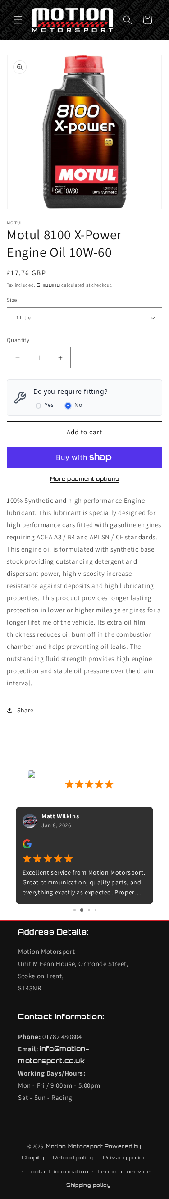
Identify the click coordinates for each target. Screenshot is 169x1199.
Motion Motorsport (74, 1146)
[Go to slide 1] (74, 910)
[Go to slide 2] (81, 910)
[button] (18, 20)
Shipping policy (88, 1185)
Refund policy (73, 1157)
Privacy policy (125, 1157)
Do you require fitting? (70, 391)
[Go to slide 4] (95, 910)
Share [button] (25, 710)
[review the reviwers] (27, 846)
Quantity (18, 340)
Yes (49, 405)
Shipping (48, 285)
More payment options (84, 478)
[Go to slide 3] (89, 910)
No (78, 405)
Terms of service (124, 1171)
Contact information (57, 1171)
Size (12, 300)
